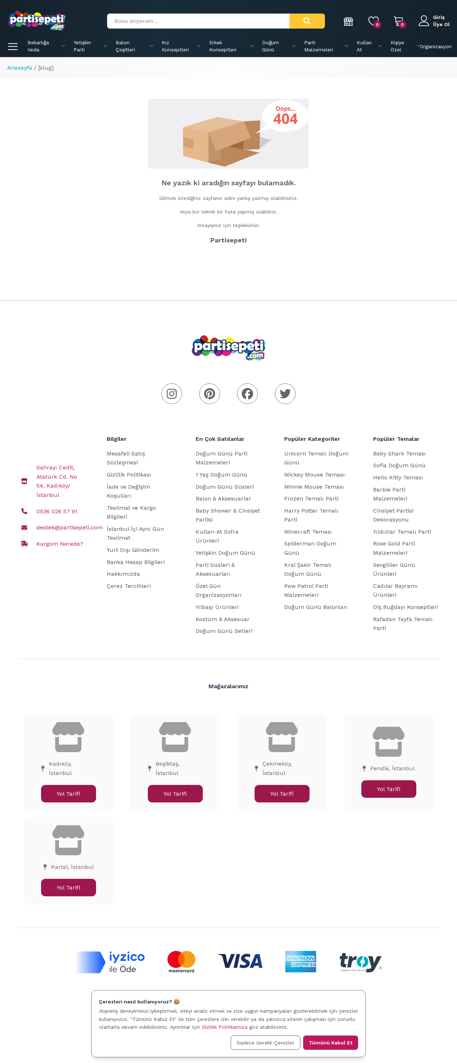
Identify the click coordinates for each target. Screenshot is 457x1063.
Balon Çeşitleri (125, 46)
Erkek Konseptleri (222, 46)
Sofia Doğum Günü (399, 465)
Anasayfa (19, 67)
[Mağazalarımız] (348, 21)
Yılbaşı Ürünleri (217, 607)
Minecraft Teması (308, 531)
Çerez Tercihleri (129, 586)
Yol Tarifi (68, 793)
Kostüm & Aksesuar (223, 619)
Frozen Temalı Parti (311, 498)
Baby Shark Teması (399, 453)
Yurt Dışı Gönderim (133, 549)
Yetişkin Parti (82, 46)
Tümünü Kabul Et (330, 1043)
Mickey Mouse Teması (314, 474)
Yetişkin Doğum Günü (225, 552)
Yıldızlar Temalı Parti (402, 531)
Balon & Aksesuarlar (223, 498)
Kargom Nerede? (59, 543)
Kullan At (364, 46)
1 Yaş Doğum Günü (221, 474)
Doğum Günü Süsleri (225, 486)
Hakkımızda (123, 573)
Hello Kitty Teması (398, 477)
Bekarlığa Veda (38, 46)
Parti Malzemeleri (318, 46)
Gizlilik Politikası (129, 474)
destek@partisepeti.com (69, 527)
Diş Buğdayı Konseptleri (405, 607)
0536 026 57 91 (56, 511)
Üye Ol (441, 24)
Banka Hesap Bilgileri (136, 562)
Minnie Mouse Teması (314, 486)
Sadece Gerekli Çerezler (265, 1043)
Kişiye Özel (397, 46)
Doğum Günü (270, 46)
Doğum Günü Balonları (316, 607)
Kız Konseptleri (175, 46)
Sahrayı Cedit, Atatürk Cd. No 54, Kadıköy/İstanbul (56, 481)
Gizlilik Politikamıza (224, 1027)
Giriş (439, 17)
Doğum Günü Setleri (224, 631)
